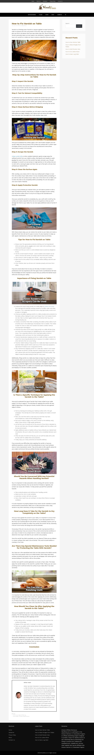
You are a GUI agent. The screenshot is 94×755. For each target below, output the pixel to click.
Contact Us (60, 1)
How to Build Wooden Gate (73, 49)
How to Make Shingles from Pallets (44, 732)
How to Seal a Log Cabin (72, 54)
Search (67, 23)
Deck (53, 14)
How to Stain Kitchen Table (73, 42)
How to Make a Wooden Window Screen (21, 716)
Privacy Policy (52, 1)
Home (33, 1)
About (10, 737)
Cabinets (59, 14)
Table (14, 713)
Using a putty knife (17, 156)
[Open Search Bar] (65, 15)
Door (46, 14)
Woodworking (32, 14)
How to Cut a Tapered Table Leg (19, 715)
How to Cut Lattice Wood (72, 51)
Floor (40, 14)
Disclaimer (45, 1)
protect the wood (49, 306)
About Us (38, 1)
